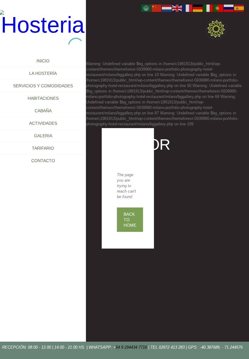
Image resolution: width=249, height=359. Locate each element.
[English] (177, 8)
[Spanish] (239, 8)
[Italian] (208, 8)
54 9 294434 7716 (131, 347)
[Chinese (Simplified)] (157, 8)
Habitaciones (43, 98)
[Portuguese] (218, 8)
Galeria (43, 135)
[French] (187, 8)
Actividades (43, 123)
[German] (198, 8)
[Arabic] (146, 8)
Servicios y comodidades (43, 85)
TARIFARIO (43, 148)
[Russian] (229, 8)
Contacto (43, 160)
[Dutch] (167, 8)
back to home (130, 220)
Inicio (42, 60)
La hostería (43, 73)
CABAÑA (43, 110)
